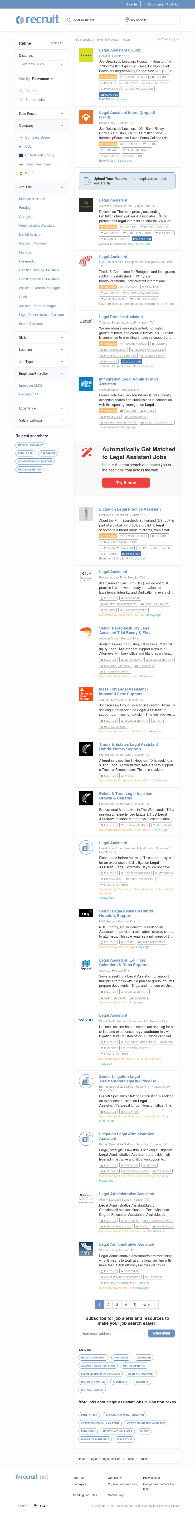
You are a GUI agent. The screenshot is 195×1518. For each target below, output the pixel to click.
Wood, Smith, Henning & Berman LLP (123, 1021)
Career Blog (116, 1495)
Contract (130, 287)
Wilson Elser (107, 1250)
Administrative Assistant (37, 225)
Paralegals (112, 88)
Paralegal (26, 207)
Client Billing (154, 355)
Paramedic (27, 261)
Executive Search (142, 879)
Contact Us (115, 1478)
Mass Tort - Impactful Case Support (123, 691)
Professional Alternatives (115, 754)
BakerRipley (107, 123)
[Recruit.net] (37, 19)
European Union (115, 349)
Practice (121, 316)
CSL (28, 146)
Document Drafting (117, 665)
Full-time (161, 77)
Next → (148, 1304)
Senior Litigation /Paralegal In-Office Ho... (129, 1079)
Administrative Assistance (122, 1277)
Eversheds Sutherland (113, 515)
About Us (78, 1478)
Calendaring (137, 416)
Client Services (157, 83)
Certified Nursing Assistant (39, 270)
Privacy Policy (170, 1506)
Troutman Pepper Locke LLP (117, 322)
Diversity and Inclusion (120, 542)
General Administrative (120, 422)
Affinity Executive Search (115, 1199)
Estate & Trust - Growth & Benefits (127, 796)
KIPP (29, 172)
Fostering (131, 1271)
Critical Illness (92, 1389)
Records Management (149, 349)
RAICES (104, 56)
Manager (26, 252)
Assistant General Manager (39, 287)
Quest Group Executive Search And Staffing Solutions (133, 848)
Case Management (141, 88)
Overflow (131, 1165)
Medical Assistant (32, 198)
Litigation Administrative (126, 1136)
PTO (146, 1283)
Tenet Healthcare (38, 164)
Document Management (142, 293)
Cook (23, 296)
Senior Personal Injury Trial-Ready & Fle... (125, 630)
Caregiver (26, 216)
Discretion (134, 156)
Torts (160, 720)
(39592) (120, 50)
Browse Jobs (151, 1478)
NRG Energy (107, 921)
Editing (151, 1165)
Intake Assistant (31, 323)
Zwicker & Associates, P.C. (116, 206)
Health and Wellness (117, 1431)
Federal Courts (137, 1048)
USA (42, 1506)
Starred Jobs (35, 99)
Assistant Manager (33, 243)
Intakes (109, 83)
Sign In (131, 4)
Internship (131, 144)
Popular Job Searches (122, 1484)
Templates (111, 150)
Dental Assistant (31, 234)
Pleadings (166, 233)
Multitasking (113, 879)
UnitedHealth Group (40, 155)
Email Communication (159, 422)
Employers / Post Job (162, 4)
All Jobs (31, 90)
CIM (143, 548)
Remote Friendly (136, 77)
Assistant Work (115, 299)
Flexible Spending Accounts (100, 1373)
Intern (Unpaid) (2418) (127, 115)
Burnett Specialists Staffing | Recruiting (124, 1086)
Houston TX (120, 56)
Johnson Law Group (112, 699)
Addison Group (109, 638)
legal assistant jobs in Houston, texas (103, 39)
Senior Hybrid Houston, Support (126, 913)
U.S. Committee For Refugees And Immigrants (129, 262)
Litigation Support (117, 671)
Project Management (118, 548)
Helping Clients (115, 726)
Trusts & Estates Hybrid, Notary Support (128, 747)
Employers (79, 1484)
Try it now (126, 482)
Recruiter (29, 394)
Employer (30, 385)
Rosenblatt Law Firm (112, 577)
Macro (168, 1042)
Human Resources (116, 239)
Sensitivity (130, 83)
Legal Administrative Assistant (41, 314)
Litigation (110, 553)
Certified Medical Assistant (39, 279)
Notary (151, 144)
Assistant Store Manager (37, 305)
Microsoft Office (156, 227)
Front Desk (132, 598)
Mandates (110, 361)
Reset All (57, 43)
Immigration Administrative (129, 381)
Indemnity (142, 1381)
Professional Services (120, 355)
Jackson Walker (109, 389)
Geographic (162, 548)
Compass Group (37, 137)
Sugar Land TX (145, 206)
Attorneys (111, 156)
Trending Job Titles (85, 1495)
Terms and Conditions (144, 1506)
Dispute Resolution (117, 1226)
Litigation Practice (130, 509)
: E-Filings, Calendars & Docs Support (123, 962)
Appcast (104, 970)
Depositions (132, 659)
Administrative (126, 1193)
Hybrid (128, 775)
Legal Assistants (139, 150)
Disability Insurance (95, 1439)
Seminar (109, 610)
